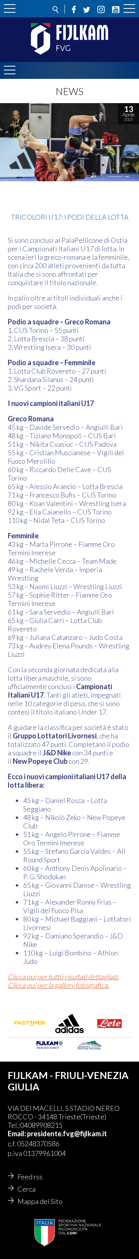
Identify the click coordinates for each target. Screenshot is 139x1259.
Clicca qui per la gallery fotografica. (58, 985)
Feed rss (29, 1176)
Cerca (26, 1189)
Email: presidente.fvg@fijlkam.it (57, 1133)
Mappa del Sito (40, 1201)
